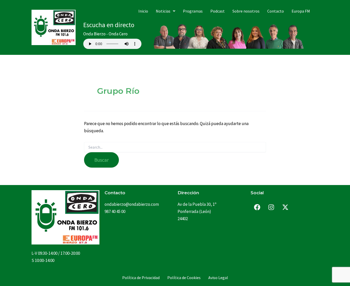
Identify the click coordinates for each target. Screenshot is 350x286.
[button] (165, 11)
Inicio (143, 11)
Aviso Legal (218, 277)
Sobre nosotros (246, 11)
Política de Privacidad (141, 277)
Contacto (275, 11)
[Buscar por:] (175, 147)
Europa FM (301, 11)
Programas (193, 11)
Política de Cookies (184, 277)
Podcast (217, 11)
